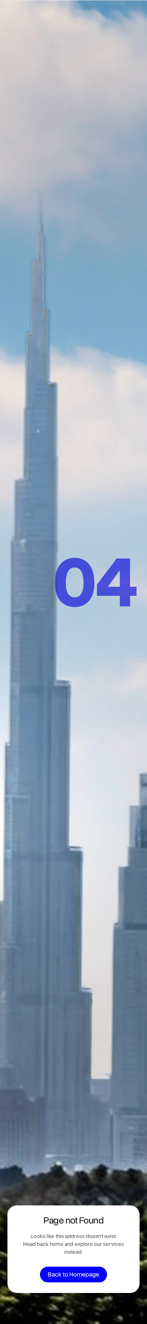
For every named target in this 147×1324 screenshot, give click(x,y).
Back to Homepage (73, 1274)
